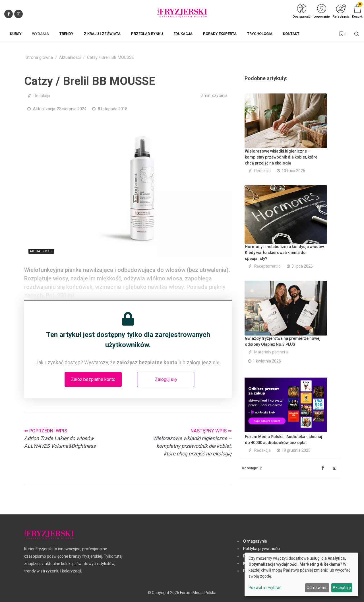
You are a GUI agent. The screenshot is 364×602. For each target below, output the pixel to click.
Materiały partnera (271, 352)
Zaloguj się (166, 379)
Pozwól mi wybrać (265, 587)
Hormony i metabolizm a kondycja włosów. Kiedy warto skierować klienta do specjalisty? (285, 252)
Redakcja (42, 95)
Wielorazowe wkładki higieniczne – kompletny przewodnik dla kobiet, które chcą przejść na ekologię (281, 157)
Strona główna (39, 57)
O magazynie (255, 541)
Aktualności (70, 57)
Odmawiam (317, 587)
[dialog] (301, 574)
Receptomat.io (267, 266)
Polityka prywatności (261, 548)
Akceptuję (342, 587)
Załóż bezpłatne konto (93, 379)
